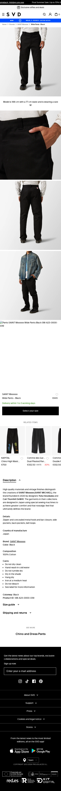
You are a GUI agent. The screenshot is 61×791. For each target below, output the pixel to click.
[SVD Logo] (14, 14)
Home (4, 24)
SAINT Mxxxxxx (22, 24)
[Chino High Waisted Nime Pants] (12, 440)
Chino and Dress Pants (31, 634)
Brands (12, 24)
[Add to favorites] (57, 395)
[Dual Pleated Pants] (38, 440)
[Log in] (50, 14)
